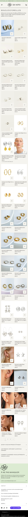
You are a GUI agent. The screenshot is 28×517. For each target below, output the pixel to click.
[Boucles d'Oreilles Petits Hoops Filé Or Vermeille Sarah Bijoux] (20, 51)
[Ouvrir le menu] (3, 5)
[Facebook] (1, 507)
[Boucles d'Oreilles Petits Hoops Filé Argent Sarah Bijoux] (7, 99)
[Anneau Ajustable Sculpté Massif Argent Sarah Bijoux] (20, 99)
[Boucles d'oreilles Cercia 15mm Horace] (7, 263)
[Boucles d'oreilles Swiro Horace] (7, 218)
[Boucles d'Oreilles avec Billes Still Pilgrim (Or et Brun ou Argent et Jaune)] (7, 146)
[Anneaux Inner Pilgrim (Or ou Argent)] (7, 172)
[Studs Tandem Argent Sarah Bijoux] (20, 28)
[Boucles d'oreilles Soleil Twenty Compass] (7, 355)
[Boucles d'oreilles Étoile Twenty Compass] (20, 355)
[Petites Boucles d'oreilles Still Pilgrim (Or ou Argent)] (20, 172)
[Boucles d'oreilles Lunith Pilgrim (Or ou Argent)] (7, 332)
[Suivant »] (13, 439)
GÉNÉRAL (3, 503)
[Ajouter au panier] (11, 34)
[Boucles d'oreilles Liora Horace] (20, 286)
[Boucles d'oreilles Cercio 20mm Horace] (20, 241)
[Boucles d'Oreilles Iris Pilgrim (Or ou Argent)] (20, 423)
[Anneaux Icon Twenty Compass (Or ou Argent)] (7, 423)
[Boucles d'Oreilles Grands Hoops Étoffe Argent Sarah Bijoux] (7, 51)
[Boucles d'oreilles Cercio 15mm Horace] (7, 241)
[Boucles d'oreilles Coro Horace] (7, 400)
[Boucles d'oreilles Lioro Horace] (7, 286)
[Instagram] (6, 507)
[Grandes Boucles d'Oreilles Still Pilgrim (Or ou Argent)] (20, 146)
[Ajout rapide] (24, 129)
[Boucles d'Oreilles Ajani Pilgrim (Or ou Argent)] (7, 309)
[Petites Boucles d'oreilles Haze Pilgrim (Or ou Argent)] (20, 332)
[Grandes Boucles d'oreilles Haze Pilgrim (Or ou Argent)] (20, 309)
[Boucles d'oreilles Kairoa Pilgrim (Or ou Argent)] (20, 195)
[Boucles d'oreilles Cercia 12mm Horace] (20, 263)
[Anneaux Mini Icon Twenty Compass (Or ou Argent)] (20, 400)
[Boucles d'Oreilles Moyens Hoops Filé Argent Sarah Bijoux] (20, 75)
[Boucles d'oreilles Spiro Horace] (7, 377)
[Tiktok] (4, 507)
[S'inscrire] (26, 481)
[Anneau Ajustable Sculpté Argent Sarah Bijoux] (7, 123)
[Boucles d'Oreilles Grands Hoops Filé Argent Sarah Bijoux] (7, 75)
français (4, 512)
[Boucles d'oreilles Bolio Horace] (7, 28)
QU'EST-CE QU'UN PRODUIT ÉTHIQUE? (11, 444)
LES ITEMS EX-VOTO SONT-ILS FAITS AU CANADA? (11, 450)
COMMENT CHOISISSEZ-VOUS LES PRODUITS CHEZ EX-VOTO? (13, 455)
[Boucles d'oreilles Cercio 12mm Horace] (20, 218)
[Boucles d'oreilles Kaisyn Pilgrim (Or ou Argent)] (7, 195)
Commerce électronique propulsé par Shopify (13, 516)
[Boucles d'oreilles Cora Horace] (20, 377)
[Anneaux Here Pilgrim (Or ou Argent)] (20, 123)
